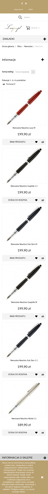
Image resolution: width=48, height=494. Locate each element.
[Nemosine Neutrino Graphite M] (24, 282)
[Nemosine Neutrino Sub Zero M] (24, 224)
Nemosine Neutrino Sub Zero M (24, 244)
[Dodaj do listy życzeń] (36, 142)
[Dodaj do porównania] (42, 142)
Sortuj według (7, 72)
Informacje (9, 59)
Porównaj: (10, 84)
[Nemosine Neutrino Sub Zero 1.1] (24, 340)
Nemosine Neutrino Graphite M (24, 302)
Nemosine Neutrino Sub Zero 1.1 (24, 360)
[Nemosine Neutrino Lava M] (24, 107)
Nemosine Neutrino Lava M (24, 128)
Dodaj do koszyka (17, 200)
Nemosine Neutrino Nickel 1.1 (24, 419)
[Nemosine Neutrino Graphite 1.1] (24, 165)
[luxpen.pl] (12, 28)
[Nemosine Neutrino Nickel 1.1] (24, 398)
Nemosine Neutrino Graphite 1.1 (24, 186)
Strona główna (8, 46)
